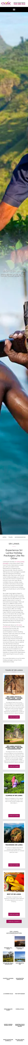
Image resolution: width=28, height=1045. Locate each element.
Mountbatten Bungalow (20, 979)
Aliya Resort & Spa (20, 964)
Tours (10, 537)
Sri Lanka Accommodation (14, 932)
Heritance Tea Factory (20, 948)
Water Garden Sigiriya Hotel (8, 1025)
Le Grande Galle (8, 993)
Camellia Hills (20, 1009)
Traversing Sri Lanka (14, 845)
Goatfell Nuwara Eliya (8, 979)
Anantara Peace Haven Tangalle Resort (20, 1025)
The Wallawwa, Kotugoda (19, 1040)
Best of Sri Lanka (14, 894)
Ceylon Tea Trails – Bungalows (8, 964)
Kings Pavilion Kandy (8, 1009)
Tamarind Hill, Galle (8, 948)
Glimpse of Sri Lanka (14, 795)
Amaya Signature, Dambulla (8, 1040)
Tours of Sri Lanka (14, 670)
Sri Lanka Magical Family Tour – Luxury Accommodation (14, 698)
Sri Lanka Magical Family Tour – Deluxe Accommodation (14, 747)
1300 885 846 (19, 4)
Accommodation (20, 537)
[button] (14, 9)
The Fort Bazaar (20, 993)
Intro (4, 537)
